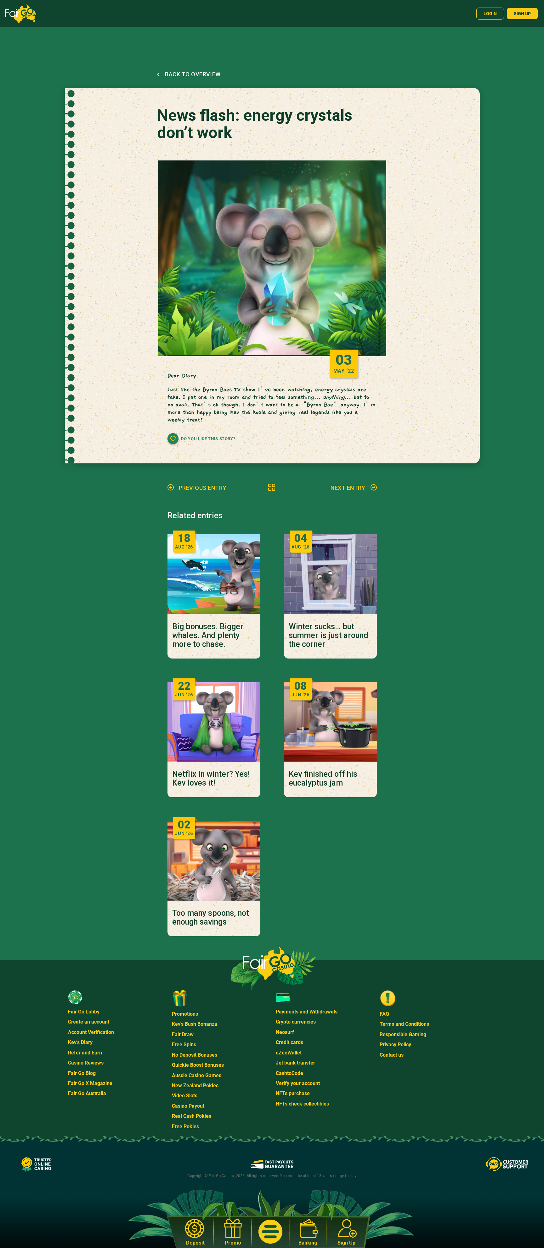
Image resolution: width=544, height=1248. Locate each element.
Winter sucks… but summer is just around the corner (328, 635)
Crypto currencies (296, 1022)
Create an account (88, 1022)
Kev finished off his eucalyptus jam (323, 778)
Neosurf (285, 1032)
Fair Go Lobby (83, 1012)
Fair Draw (183, 1034)
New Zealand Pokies (195, 1085)
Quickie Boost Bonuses (198, 1065)
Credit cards (289, 1042)
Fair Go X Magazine (90, 1083)
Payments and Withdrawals (306, 1012)
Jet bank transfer (295, 1063)
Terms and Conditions (404, 1024)
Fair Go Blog (82, 1073)
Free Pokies (185, 1126)
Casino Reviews (86, 1063)
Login (490, 13)
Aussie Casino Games (196, 1075)
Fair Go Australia (87, 1093)
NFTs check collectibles (302, 1104)
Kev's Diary (80, 1042)
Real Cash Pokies (191, 1116)
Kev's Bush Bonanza (194, 1024)
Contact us (392, 1055)
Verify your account (298, 1083)
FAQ (384, 1014)
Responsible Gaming (403, 1034)
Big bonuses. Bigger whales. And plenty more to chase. (207, 635)
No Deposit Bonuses (194, 1055)
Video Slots (184, 1096)
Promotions (185, 1014)
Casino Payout (188, 1106)
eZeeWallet (289, 1053)
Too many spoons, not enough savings (210, 917)
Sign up (522, 13)
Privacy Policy (395, 1045)
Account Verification (91, 1032)
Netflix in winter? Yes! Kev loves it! (211, 778)
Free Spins (184, 1045)
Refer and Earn (85, 1053)
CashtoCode (289, 1073)
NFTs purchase (293, 1093)
